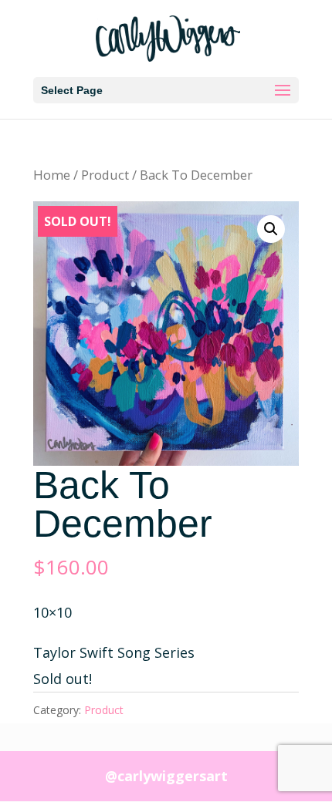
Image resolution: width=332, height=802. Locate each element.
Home (51, 175)
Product (105, 175)
